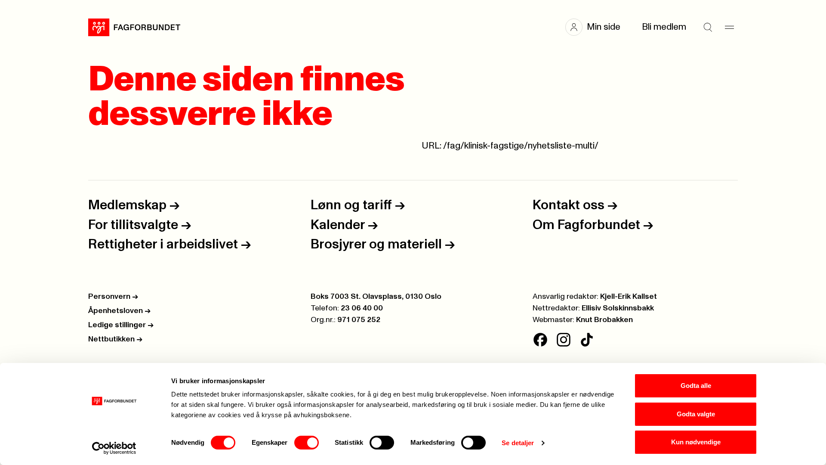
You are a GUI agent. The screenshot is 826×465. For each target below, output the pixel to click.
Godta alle (696, 385)
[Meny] (729, 27)
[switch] (306, 443)
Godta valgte (696, 414)
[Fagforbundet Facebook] (540, 339)
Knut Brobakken (604, 320)
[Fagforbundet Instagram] (563, 339)
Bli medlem (664, 26)
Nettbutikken (115, 339)
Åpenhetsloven (119, 311)
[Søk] (707, 27)
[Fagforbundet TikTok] (587, 339)
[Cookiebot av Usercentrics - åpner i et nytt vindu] (114, 448)
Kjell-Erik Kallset (628, 297)
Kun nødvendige (696, 442)
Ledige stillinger (121, 325)
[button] (597, 27)
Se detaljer (518, 442)
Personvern (113, 297)
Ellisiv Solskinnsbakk (618, 308)
